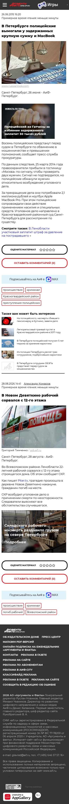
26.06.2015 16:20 (11, 14)
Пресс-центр (51, 636)
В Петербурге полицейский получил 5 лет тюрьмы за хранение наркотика (40, 342)
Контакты (10, 654)
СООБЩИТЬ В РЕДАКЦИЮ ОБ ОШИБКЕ (29, 684)
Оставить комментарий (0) (34, 263)
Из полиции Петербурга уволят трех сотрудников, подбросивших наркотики (39, 353)
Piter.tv (23, 480)
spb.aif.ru (35, 450)
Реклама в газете (34, 654)
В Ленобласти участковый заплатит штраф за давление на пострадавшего (32, 232)
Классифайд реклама (20, 674)
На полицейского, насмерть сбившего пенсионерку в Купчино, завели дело (38, 319)
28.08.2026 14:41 (11, 383)
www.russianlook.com (15, 86)
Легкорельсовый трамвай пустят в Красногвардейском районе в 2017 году (39, 331)
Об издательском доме (21, 636)
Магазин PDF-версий (18, 641)
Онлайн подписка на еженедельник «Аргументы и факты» (31, 648)
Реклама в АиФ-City (17, 669)
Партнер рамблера (33, 787)
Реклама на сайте (16, 660)
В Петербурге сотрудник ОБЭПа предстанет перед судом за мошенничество (35, 366)
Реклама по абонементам (23, 664)
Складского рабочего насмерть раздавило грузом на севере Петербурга (31, 530)
